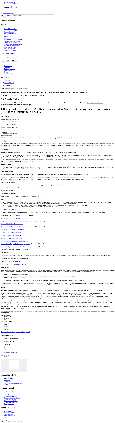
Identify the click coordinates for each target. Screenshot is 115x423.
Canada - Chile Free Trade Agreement (11, 218)
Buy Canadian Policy (95, 103)
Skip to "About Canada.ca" (11, 3)
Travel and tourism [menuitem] (9, 32)
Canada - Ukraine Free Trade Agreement (11, 241)
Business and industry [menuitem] (10, 33)
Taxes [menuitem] (5, 38)
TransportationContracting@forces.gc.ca (15, 264)
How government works (10, 399)
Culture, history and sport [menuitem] (11, 42)
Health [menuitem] (6, 36)
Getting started (8, 67)
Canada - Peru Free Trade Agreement (10, 238)
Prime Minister (8, 395)
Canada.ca (7, 80)
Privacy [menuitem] (6, 417)
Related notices (6, 349)
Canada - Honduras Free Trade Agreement (12, 229)
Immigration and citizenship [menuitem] (11, 30)
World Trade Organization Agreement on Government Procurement (18, 247)
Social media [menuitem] (7, 411)
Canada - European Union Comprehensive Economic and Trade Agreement (21, 226)
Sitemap (6, 384)
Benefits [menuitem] (6, 35)
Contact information (7, 347)
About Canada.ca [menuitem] (8, 414)
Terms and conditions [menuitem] (9, 415)
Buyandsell (7, 380)
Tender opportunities (9, 69)
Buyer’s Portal (8, 70)
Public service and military (11, 401)
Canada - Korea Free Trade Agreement (11, 232)
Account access (8, 57)
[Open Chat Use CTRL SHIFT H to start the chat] (14, 365)
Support (6, 72)
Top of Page (4, 420)
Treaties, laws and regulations (12, 398)
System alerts (7, 381)
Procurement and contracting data (13, 383)
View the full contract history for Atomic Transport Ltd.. (15, 332)
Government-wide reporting (11, 402)
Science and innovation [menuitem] (10, 50)
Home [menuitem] (5, 27)
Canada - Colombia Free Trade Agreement (12, 224)
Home (5, 64)
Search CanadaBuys (6, 15)
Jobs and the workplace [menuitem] (10, 29)
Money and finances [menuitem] (9, 48)
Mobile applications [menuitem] (9, 412)
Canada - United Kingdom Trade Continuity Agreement (15, 244)
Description (5, 132)
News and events (8, 378)
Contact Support (8, 392)
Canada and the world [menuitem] (10, 47)
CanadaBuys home (9, 82)
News (5, 393)
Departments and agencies (11, 396)
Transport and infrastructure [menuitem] (11, 45)
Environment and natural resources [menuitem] (13, 39)
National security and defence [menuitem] (12, 41)
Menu (4, 24)
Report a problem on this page (9, 352)
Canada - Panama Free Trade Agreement (11, 235)
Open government (9, 404)
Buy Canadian (8, 66)
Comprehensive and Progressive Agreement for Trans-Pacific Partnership (20, 221)
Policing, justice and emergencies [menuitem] (13, 44)
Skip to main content (9, 2)
